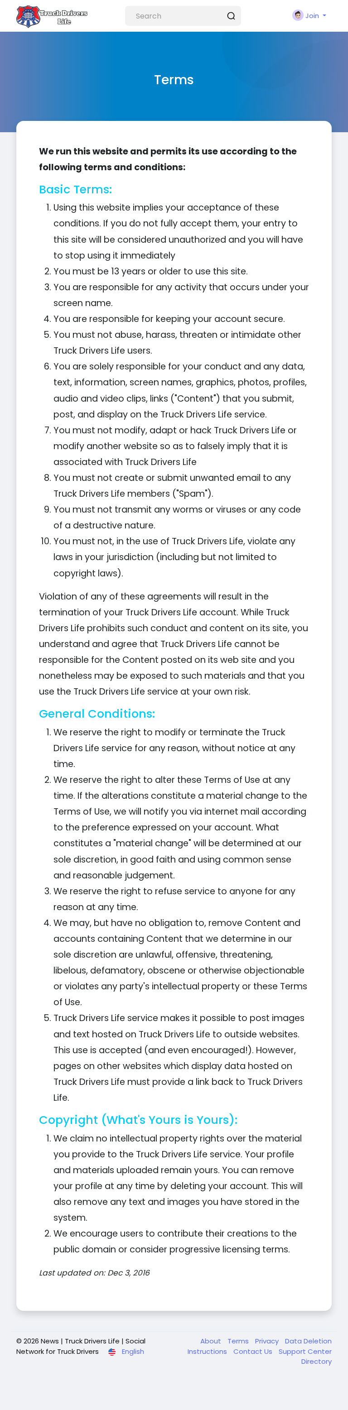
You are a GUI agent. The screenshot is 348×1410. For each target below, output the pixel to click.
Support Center (305, 1351)
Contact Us (253, 1351)
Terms (239, 1341)
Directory (316, 1361)
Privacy (267, 1341)
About (211, 1341)
